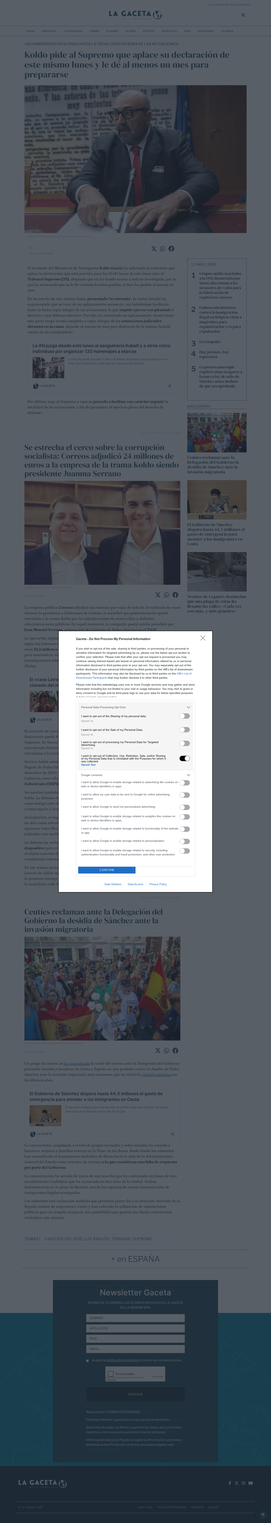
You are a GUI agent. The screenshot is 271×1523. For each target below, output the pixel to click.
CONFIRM (107, 870)
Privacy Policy (158, 884)
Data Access (135, 884)
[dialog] (135, 762)
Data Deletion (113, 884)
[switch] (185, 716)
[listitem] (135, 707)
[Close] (204, 639)
